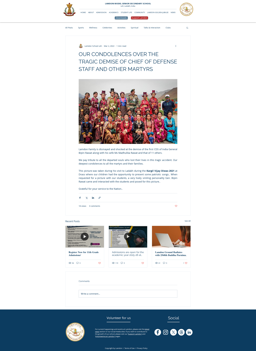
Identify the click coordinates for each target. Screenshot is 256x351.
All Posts (69, 27)
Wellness (93, 27)
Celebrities (107, 27)
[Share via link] (99, 197)
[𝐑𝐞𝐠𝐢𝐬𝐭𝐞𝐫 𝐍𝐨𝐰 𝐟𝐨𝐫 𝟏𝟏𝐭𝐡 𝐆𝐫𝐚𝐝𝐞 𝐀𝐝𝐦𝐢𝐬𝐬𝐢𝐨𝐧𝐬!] (84, 236)
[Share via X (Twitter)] (86, 197)
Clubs (168, 27)
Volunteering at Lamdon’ (105, 336)
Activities (121, 27)
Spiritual (134, 27)
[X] (173, 332)
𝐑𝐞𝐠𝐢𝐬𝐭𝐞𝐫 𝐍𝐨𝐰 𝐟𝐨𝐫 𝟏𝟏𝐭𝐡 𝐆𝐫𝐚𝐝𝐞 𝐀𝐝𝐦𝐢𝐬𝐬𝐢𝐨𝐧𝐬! (84, 253)
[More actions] (175, 46)
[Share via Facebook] (80, 197)
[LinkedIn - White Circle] (189, 332)
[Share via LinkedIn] (93, 197)
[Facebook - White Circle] (157, 332)
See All (188, 221)
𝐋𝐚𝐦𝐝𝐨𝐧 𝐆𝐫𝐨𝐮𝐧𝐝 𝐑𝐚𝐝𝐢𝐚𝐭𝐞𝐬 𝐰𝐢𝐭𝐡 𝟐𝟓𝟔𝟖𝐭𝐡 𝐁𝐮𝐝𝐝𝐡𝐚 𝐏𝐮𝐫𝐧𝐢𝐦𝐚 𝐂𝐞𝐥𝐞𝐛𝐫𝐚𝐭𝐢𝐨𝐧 (170, 254)
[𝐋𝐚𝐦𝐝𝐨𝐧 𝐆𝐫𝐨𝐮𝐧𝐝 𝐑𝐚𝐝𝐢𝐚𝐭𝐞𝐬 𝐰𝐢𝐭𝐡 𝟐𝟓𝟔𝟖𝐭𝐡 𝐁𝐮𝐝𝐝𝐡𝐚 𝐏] (171, 236)
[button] (187, 28)
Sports (81, 27)
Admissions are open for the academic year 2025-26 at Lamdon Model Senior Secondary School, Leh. (128, 253)
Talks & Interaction (152, 27)
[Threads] (181, 332)
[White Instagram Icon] (165, 332)
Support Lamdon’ (135, 334)
